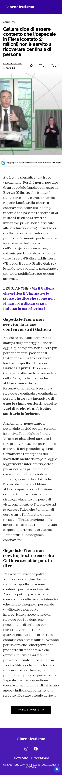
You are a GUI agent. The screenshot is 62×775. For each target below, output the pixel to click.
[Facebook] (36, 749)
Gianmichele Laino (12, 63)
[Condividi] (31, 65)
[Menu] (53, 7)
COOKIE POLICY (41, 758)
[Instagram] (26, 749)
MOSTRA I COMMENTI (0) (31, 709)
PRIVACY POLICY (21, 758)
